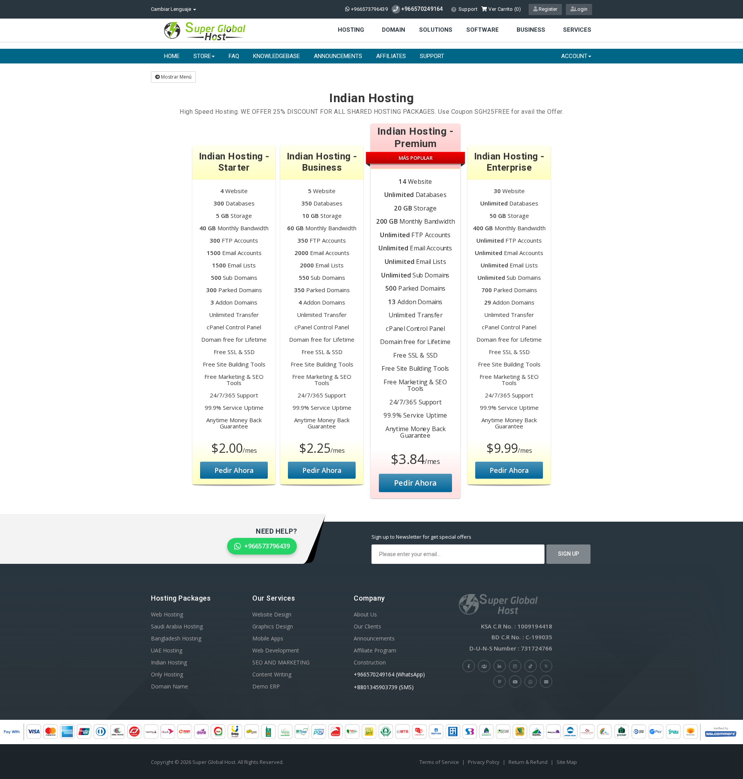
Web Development (275, 650)
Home (172, 56)
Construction (370, 662)
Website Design (271, 614)
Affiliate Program (375, 650)
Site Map (566, 761)
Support (468, 9)
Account (574, 56)
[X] (546, 666)
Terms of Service (439, 761)
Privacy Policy (484, 761)
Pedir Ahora (234, 470)
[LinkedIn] (499, 666)
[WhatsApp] (530, 681)
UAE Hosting (166, 650)
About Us (365, 614)
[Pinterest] (499, 681)
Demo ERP (266, 686)
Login (581, 9)
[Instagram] (515, 666)
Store (202, 56)
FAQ (234, 56)
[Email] (546, 681)
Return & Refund (528, 761)
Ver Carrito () (504, 9)
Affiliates (391, 56)
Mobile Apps (267, 638)
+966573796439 (369, 9)
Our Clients (367, 626)
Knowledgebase (276, 56)
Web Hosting (167, 614)
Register (547, 9)
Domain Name (169, 686)
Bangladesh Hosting (176, 638)
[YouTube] (515, 681)
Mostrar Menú (176, 77)
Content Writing (271, 674)
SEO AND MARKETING (281, 662)
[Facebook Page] (468, 666)
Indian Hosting (169, 662)
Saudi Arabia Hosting (177, 626)
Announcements (338, 56)
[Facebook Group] (484, 666)
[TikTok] (530, 666)
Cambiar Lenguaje (171, 9)
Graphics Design (272, 626)
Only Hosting (167, 674)
